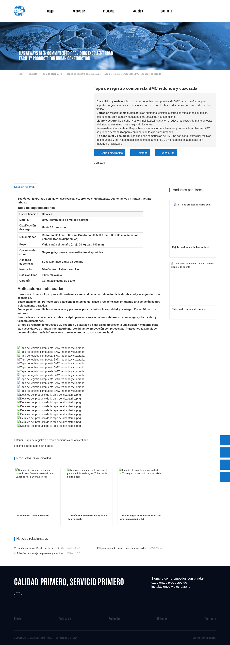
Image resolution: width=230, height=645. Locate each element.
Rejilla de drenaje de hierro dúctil (191, 247)
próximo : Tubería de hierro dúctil (33, 445)
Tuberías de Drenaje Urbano (33, 515)
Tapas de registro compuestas (83, 73)
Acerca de (65, 618)
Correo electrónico (112, 152)
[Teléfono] (225, 452)
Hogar (51, 11)
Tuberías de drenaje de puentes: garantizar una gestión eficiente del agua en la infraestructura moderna (42, 553)
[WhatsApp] (225, 440)
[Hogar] (19, 11)
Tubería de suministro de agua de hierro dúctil (88, 517)
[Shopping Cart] (205, 11)
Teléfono (142, 152)
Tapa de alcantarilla (52, 73)
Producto (32, 73)
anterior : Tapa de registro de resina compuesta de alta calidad (51, 440)
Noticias (162, 618)
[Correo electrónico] (225, 465)
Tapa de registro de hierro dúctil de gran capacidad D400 (140, 517)
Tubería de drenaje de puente (189, 309)
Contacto (166, 11)
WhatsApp (168, 152)
